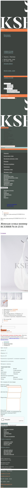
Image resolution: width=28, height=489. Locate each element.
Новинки (6, 132)
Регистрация (7, 35)
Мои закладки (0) (11, 65)
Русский (15, 90)
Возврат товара (8, 443)
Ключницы (7, 140)
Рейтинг (3, 414)
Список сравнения (12, 66)
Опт (5, 196)
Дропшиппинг (8, 194)
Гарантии (6, 193)
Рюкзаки (6, 137)
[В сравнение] (9, 330)
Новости (6, 197)
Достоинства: (4, 392)
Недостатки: (4, 397)
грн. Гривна (10, 87)
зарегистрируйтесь (14, 338)
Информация (4, 187)
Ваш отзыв (3, 410)
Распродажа (7, 133)
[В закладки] (7, 330)
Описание (6, 342)
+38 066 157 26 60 (8, 51)
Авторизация (7, 36)
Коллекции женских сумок (11, 158)
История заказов (8, 451)
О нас (5, 192)
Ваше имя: (3, 386)
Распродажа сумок (9, 156)
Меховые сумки (8, 143)
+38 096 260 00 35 (8, 52)
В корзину (3, 330)
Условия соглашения (9, 436)
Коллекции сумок (8, 134)
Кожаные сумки (8, 136)
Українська (16, 92)
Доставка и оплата (9, 190)
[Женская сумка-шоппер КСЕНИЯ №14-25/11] (4, 299)
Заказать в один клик (6, 331)
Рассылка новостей (9, 454)
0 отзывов (3, 233)
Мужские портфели (9, 139)
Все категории (7, 130)
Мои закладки (7, 453)
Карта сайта (7, 444)
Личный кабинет (8, 450)
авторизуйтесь (4, 339)
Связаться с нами (8, 441)
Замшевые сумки (8, 142)
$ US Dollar (10, 85)
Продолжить (4, 423)
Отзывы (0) (7, 345)
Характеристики (8, 343)
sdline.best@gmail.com (6, 484)
